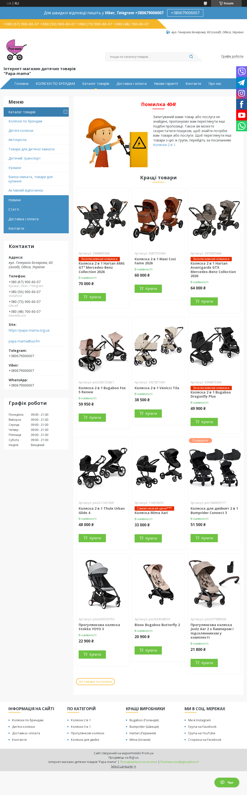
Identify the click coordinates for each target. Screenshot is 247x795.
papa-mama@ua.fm (24, 341)
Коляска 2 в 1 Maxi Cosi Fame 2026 (155, 261)
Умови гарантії (166, 83)
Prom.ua (147, 753)
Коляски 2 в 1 (164, 144)
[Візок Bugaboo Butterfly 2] (158, 584)
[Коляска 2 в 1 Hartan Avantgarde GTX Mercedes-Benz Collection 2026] (214, 218)
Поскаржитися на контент (138, 762)
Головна (21, 83)
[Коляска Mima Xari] (158, 467)
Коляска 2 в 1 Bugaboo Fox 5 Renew (102, 390)
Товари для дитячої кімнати (31, 149)
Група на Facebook (202, 726)
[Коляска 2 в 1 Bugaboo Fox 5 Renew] (102, 347)
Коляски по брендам (25, 121)
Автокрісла (17, 139)
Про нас (214, 83)
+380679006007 (185, 12)
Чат (230, 782)
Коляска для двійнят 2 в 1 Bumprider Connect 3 (214, 510)
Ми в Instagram (199, 720)
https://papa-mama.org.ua (29, 330)
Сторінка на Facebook (204, 739)
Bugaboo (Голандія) (144, 720)
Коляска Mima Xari (151, 512)
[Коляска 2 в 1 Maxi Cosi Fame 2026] (158, 218)
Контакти (193, 83)
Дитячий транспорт (24, 158)
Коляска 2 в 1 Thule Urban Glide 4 (102, 510)
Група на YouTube (201, 733)
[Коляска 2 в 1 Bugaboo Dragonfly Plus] (214, 347)
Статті (13, 209)
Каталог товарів (95, 83)
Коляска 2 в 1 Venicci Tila (157, 388)
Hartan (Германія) (143, 733)
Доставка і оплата (132, 83)
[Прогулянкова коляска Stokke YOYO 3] (102, 584)
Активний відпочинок (25, 190)
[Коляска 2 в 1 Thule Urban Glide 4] (102, 467)
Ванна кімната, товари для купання (30, 178)
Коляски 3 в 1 (81, 726)
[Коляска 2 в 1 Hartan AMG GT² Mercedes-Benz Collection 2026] (102, 218)
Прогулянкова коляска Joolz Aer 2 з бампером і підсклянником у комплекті (212, 631)
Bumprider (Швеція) (144, 726)
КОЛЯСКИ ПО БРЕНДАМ (55, 83)
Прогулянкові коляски (87, 733)
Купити (95, 297)
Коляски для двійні (85, 739)
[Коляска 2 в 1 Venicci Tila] (158, 347)
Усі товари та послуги (95, 681)
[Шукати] (191, 57)
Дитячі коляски (20, 130)
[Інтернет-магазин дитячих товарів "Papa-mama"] (16, 50)
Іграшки (14, 167)
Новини (14, 200)
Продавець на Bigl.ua (123, 757)
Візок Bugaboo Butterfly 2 (157, 624)
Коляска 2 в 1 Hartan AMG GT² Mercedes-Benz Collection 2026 (101, 267)
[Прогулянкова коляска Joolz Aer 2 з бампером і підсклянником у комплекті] (214, 584)
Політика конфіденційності (179, 762)
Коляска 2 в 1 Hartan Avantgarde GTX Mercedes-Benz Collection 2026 (213, 269)
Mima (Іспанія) (140, 739)
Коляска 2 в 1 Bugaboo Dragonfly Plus (211, 394)
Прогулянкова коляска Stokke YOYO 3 (99, 626)
